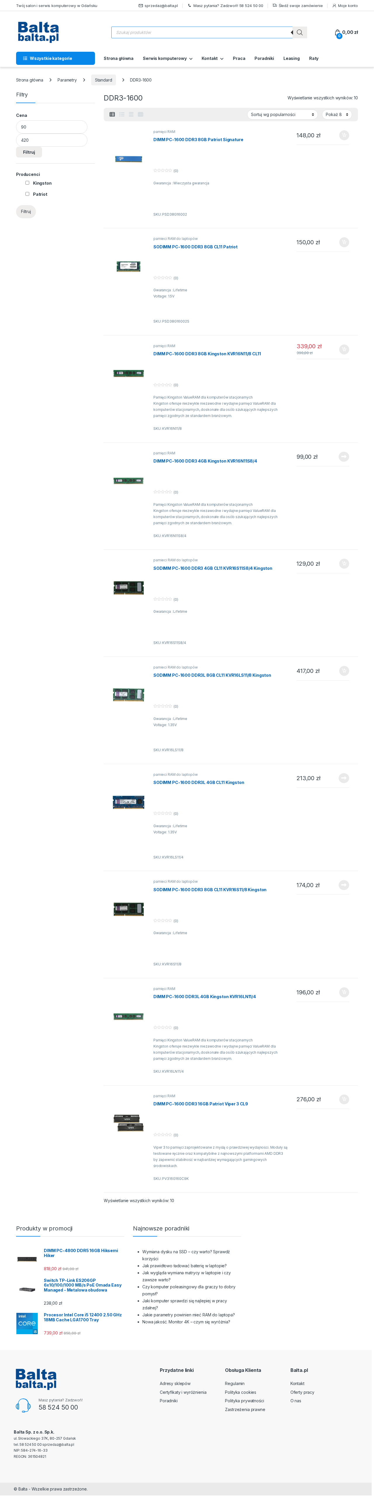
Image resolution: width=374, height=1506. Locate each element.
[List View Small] (112, 114)
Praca (239, 58)
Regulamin (235, 1383)
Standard (103, 79)
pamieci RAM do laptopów (175, 238)
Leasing (291, 58)
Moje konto (348, 5)
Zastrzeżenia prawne (245, 1409)
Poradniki (264, 58)
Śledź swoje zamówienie (301, 5)
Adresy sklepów (175, 1383)
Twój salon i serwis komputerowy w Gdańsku (56, 5)
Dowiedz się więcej (340, 457)
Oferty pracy (302, 1392)
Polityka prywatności (244, 1400)
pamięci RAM (164, 131)
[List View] (121, 114)
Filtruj (29, 152)
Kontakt (210, 58)
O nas (295, 1400)
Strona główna (119, 58)
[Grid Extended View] (131, 114)
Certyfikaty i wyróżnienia (183, 1392)
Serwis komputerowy (164, 58)
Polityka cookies (240, 1392)
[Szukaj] (299, 32)
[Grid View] (140, 114)
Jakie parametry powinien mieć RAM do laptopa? (188, 1314)
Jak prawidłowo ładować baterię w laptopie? (184, 1265)
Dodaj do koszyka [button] (341, 135)
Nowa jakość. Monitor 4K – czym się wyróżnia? (186, 1321)
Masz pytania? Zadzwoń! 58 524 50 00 (228, 5)
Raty (313, 58)
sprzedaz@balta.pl (161, 5)
